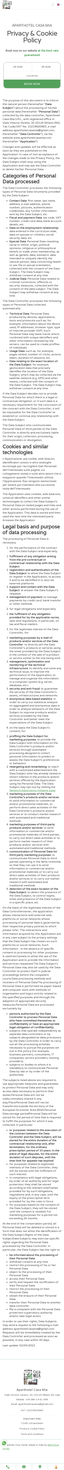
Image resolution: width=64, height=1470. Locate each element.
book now (32, 84)
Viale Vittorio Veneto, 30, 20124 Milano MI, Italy (32, 1394)
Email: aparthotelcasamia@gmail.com (32, 1404)
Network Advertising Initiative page (32, 790)
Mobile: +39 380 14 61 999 (32, 1399)
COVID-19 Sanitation (32, 1423)
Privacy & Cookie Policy (32, 1428)
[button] (52, 4)
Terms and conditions (32, 1434)
